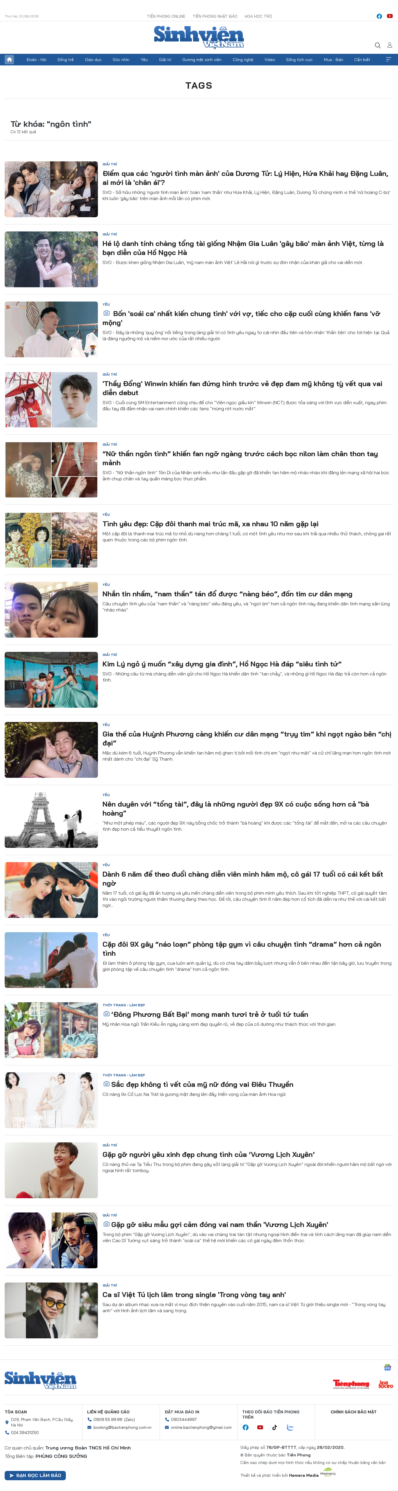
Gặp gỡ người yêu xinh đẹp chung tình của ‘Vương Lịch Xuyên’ (209, 1154)
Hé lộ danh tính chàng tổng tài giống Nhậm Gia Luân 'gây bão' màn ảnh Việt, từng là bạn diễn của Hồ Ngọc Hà (243, 248)
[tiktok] (277, 1427)
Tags (199, 85)
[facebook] (379, 16)
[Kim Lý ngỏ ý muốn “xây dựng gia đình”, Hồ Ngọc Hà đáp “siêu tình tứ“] (51, 680)
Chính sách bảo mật (354, 1412)
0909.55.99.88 (108, 1419)
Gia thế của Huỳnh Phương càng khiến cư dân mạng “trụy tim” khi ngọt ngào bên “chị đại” (247, 738)
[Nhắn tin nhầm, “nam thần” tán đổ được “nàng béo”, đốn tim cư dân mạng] (51, 610)
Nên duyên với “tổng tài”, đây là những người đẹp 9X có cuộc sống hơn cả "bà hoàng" (236, 808)
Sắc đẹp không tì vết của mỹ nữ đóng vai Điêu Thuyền (202, 1084)
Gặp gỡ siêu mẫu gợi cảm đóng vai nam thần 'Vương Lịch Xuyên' (219, 1224)
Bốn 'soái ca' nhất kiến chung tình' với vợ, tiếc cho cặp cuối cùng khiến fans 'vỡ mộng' (242, 318)
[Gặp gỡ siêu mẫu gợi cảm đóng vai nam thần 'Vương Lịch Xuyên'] (51, 1240)
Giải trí (165, 59)
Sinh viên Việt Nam (40, 1380)
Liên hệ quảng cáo (108, 1412)
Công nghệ (243, 59)
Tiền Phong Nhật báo (215, 16)
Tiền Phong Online (166, 16)
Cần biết (362, 59)
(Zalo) (129, 1419)
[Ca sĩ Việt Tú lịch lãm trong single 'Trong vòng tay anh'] (51, 1310)
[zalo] (293, 1427)
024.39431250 (25, 1432)
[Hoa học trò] (385, 1385)
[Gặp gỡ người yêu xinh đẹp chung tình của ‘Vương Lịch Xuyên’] (51, 1170)
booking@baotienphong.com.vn (123, 1427)
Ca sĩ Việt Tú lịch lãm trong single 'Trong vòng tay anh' (194, 1294)
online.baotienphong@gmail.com (201, 1427)
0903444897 (184, 1419)
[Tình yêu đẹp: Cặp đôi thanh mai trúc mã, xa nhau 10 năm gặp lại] (51, 540)
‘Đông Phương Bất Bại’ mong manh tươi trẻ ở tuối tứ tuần (209, 1014)
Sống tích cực (299, 59)
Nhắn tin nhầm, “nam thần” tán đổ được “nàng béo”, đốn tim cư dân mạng (228, 593)
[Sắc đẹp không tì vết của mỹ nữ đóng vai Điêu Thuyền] (51, 1100)
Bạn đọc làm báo (38, 1475)
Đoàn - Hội (36, 59)
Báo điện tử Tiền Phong (199, 37)
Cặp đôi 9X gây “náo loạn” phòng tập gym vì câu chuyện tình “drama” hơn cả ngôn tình (242, 948)
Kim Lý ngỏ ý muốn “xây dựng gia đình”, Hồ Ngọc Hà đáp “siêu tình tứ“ (222, 663)
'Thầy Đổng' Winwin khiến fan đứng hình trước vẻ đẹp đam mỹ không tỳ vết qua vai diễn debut (242, 388)
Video (270, 59)
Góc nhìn (121, 59)
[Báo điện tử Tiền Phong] (351, 1385)
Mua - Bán (333, 59)
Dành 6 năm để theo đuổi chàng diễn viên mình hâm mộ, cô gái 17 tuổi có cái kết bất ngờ (243, 878)
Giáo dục (93, 59)
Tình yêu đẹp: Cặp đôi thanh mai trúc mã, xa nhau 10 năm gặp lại (210, 523)
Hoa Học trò (258, 16)
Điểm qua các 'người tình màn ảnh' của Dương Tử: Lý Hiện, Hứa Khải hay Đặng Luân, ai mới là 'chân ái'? (245, 178)
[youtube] (389, 16)
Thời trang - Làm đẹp (124, 1005)
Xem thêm (388, 59)
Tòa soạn (16, 1412)
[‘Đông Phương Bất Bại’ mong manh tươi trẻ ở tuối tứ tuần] (51, 1030)
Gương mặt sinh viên (201, 59)
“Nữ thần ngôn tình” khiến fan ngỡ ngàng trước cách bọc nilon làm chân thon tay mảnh (240, 458)
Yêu (144, 59)
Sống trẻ (65, 59)
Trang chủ (9, 59)
